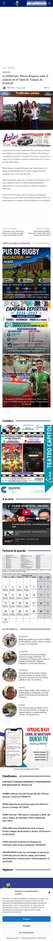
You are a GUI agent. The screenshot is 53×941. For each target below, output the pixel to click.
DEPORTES (11, 68)
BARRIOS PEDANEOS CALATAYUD (26, 342)
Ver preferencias (26, 932)
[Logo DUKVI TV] (17, 3)
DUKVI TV (10, 88)
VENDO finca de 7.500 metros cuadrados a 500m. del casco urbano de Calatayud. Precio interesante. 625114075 (26, 818)
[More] (35, 216)
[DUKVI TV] (4, 87)
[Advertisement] (26, 35)
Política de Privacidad (28, 938)
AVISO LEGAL (41, 938)
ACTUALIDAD (23, 636)
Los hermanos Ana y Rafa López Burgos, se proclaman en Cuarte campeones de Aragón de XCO (13, 233)
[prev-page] (4, 412)
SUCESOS (22, 687)
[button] (49, 892)
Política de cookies (13, 938)
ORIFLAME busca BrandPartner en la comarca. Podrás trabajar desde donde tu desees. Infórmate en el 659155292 (26, 831)
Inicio (4, 68)
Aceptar (26, 919)
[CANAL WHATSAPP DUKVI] (26, 747)
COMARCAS (26, 289)
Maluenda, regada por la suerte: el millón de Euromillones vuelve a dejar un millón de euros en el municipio (35, 641)
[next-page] (7, 412)
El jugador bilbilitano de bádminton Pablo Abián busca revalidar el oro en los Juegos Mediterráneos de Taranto (26, 401)
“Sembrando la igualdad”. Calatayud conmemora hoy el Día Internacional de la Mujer (39, 233)
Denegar (26, 926)
